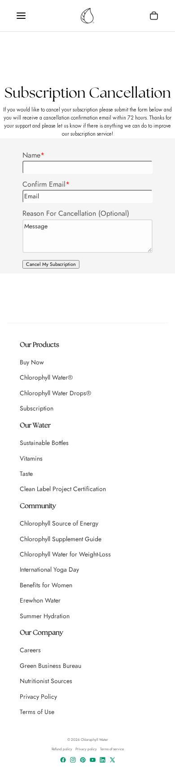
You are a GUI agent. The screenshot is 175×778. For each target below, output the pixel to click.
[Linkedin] (102, 760)
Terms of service (112, 749)
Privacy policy (86, 749)
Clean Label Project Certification (63, 488)
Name (31, 155)
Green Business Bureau (50, 665)
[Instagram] (73, 760)
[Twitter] (112, 760)
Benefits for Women (46, 585)
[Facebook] (63, 760)
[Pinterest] (82, 760)
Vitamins (31, 458)
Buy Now (32, 362)
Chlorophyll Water (94, 739)
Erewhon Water (40, 600)
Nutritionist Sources (46, 680)
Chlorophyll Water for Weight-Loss (65, 554)
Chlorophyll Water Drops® (55, 393)
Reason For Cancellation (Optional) (75, 213)
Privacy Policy (38, 696)
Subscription (36, 408)
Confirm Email (44, 184)
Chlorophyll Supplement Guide (60, 538)
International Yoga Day (49, 569)
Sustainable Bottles (44, 442)
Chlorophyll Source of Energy (59, 523)
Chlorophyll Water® (46, 377)
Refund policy (62, 749)
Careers (30, 649)
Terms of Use (37, 711)
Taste (26, 473)
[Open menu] (21, 16)
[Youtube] (92, 760)
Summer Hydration (45, 615)
